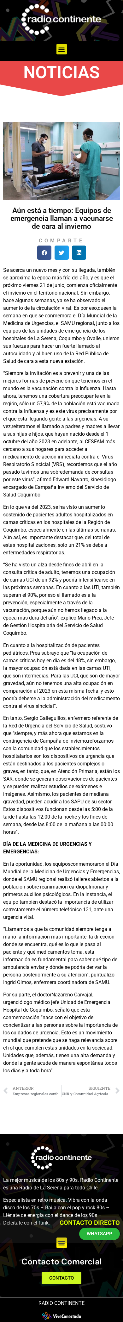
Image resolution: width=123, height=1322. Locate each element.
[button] (61, 49)
